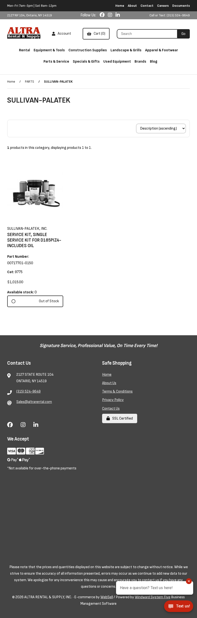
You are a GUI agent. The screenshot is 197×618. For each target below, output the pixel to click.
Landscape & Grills (126, 50)
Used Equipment (117, 61)
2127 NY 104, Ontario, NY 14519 (29, 15)
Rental (24, 50)
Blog (153, 61)
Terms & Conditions (117, 391)
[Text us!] (178, 608)
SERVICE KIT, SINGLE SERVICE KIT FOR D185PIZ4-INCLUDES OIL (34, 240)
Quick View (41, 221)
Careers (163, 6)
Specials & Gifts (86, 61)
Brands (140, 61)
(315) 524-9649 (28, 391)
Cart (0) (98, 33)
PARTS (29, 81)
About (132, 6)
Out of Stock (49, 301)
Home (119, 6)
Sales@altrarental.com (34, 402)
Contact (147, 6)
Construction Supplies (87, 50)
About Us (109, 383)
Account (63, 33)
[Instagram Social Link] (110, 15)
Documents (181, 6)
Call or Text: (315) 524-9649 (169, 15)
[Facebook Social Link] (102, 15)
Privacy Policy (113, 400)
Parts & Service (56, 61)
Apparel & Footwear (161, 50)
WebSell (106, 597)
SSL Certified (122, 418)
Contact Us (111, 408)
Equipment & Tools (49, 50)
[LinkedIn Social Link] (117, 15)
